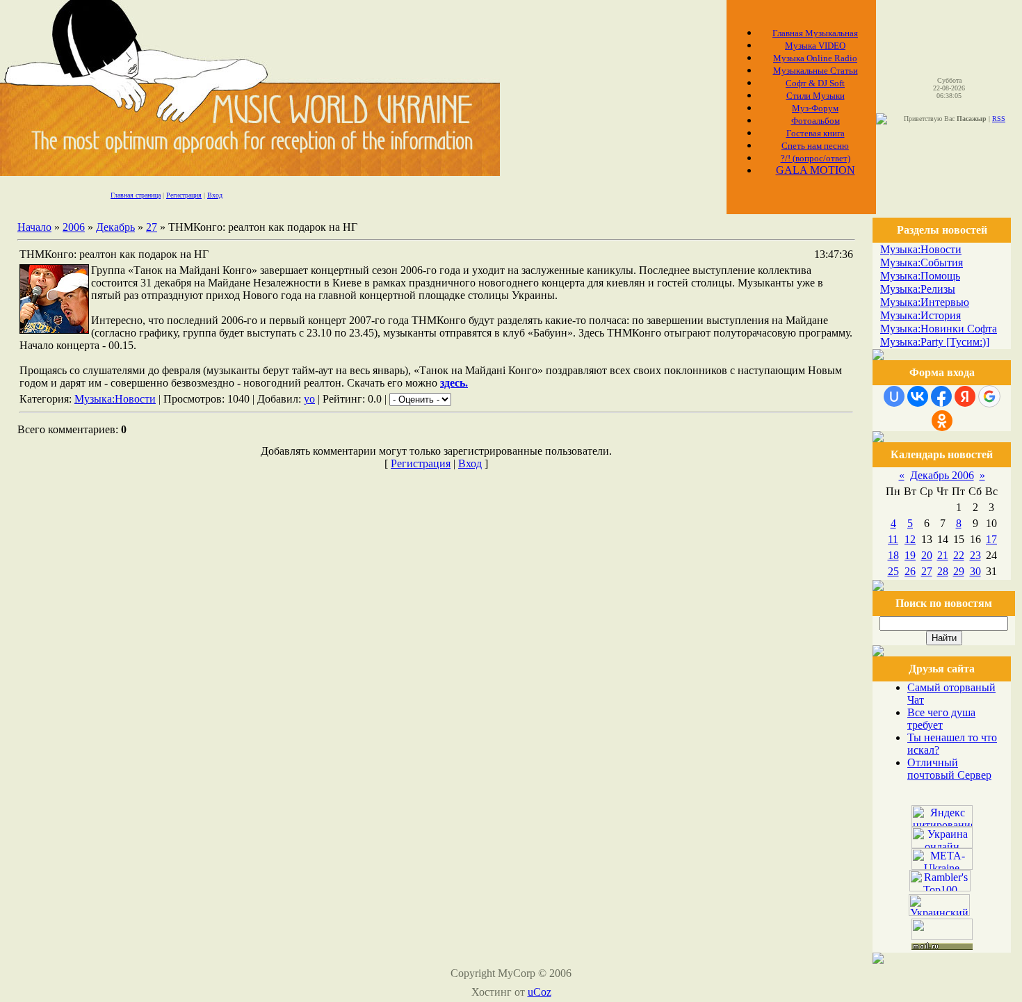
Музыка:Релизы (917, 289)
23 (975, 555)
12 (910, 539)
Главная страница (136, 195)
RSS (998, 118)
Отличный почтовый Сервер (949, 769)
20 (926, 555)
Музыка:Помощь (920, 276)
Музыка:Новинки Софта (938, 328)
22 (958, 555)
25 (893, 571)
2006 (74, 227)
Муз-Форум (815, 108)
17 (991, 539)
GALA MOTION (815, 170)
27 (151, 227)
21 (942, 555)
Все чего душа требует (941, 718)
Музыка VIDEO (815, 45)
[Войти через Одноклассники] (942, 420)
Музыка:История (920, 315)
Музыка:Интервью (924, 302)
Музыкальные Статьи (815, 70)
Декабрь (115, 227)
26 (910, 571)
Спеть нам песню (815, 145)
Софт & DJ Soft (815, 83)
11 (893, 539)
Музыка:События (921, 262)
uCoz (539, 992)
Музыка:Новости (115, 399)
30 (975, 571)
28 (942, 571)
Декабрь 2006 (942, 475)
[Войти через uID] (894, 396)
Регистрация (184, 195)
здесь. (454, 383)
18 (893, 555)
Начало (34, 227)
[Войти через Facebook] (941, 396)
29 (958, 571)
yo (309, 399)
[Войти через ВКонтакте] (917, 396)
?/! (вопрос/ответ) (815, 158)
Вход (214, 195)
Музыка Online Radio (815, 58)
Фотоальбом (815, 120)
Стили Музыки (815, 95)
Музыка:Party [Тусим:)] (934, 342)
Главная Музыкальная (815, 33)
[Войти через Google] (989, 396)
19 (910, 555)
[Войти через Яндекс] (965, 396)
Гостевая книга (815, 133)
